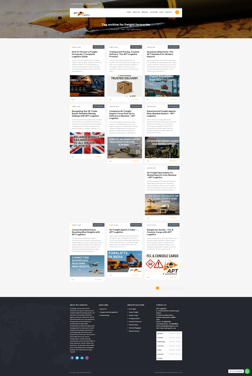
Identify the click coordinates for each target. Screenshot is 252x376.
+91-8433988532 (173, 324)
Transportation (134, 318)
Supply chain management (109, 312)
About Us (136, 12)
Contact (168, 12)
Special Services (134, 331)
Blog (161, 12)
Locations (154, 12)
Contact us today (92, 4)
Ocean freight (133, 312)
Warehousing (104, 315)
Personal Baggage (135, 328)
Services (145, 12)
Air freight (132, 309)
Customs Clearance (135, 321)
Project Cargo (133, 315)
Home (129, 12)
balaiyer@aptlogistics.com (169, 326)
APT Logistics (98, 47)
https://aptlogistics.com (167, 328)
